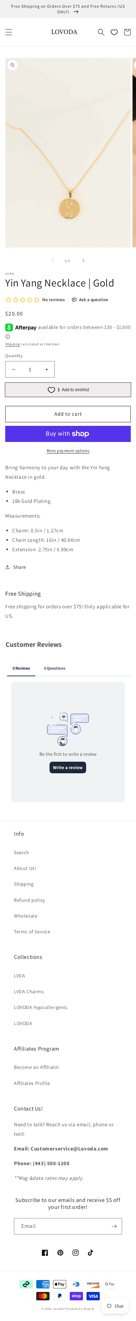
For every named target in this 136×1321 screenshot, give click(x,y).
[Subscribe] (114, 1226)
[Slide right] (83, 260)
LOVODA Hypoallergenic (41, 1007)
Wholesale (25, 916)
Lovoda (58, 1308)
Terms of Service (32, 931)
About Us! (25, 868)
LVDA (19, 976)
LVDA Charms (29, 991)
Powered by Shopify (80, 1308)
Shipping (12, 344)
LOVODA (23, 1023)
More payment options (68, 450)
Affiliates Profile (32, 1083)
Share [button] (19, 567)
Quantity (14, 356)
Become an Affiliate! (36, 1067)
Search (21, 852)
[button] (8, 32)
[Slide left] (52, 260)
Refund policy (29, 900)
